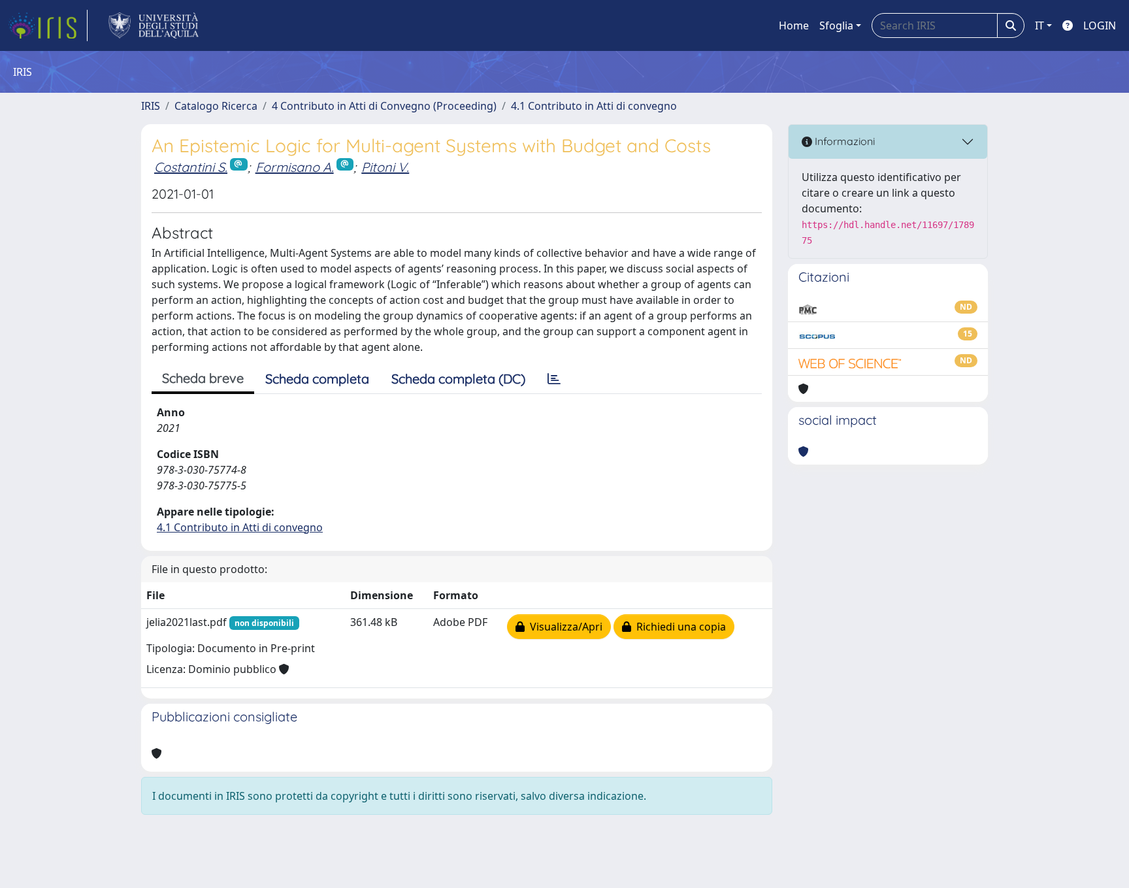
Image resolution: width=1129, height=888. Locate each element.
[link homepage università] (154, 25)
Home (794, 25)
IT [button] (1039, 25)
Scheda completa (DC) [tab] (458, 378)
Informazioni (843, 141)
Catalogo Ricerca (215, 106)
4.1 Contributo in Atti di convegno (594, 106)
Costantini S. (190, 167)
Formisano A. (294, 167)
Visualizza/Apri (563, 626)
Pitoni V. (385, 167)
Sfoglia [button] (836, 25)
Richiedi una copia (678, 626)
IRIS (150, 106)
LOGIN (1099, 25)
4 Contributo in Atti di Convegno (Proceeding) (384, 106)
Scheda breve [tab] (203, 378)
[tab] (554, 379)
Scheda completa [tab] (317, 378)
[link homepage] (48, 25)
